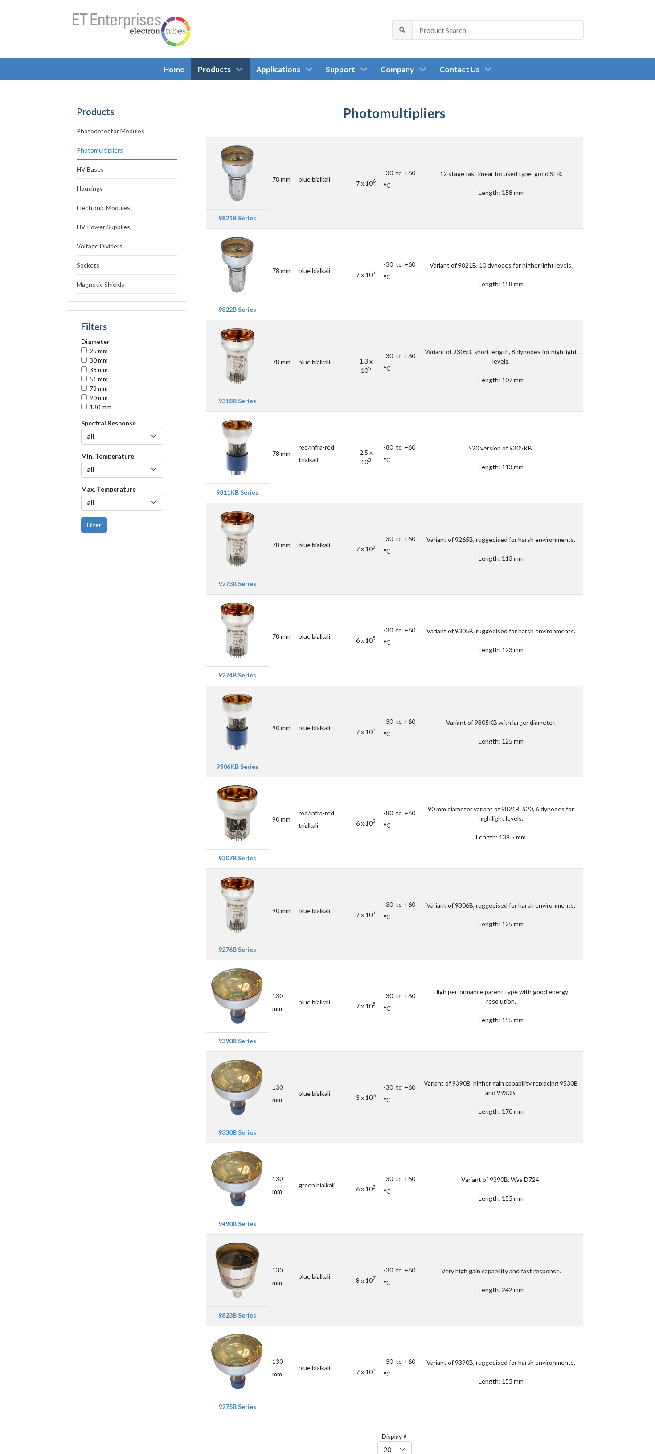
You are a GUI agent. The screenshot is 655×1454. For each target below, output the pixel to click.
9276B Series (237, 949)
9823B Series (237, 1315)
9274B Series (237, 675)
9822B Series (237, 309)
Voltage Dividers (100, 246)
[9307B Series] (237, 812)
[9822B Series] (237, 264)
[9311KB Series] (237, 446)
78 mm (99, 388)
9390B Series (237, 1041)
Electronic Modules (103, 207)
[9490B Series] (237, 1178)
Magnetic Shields (100, 284)
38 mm (99, 369)
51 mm (99, 379)
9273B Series (237, 583)
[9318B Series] (237, 355)
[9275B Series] (237, 1361)
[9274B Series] (237, 629)
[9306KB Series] (237, 721)
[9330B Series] (237, 1086)
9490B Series (237, 1223)
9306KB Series (237, 766)
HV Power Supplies (103, 227)
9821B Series (237, 218)
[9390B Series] (237, 995)
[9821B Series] (237, 172)
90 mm (99, 397)
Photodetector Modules (110, 131)
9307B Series (237, 858)
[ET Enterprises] (130, 29)
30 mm (99, 360)
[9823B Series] (237, 1269)
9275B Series (237, 1406)
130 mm (100, 407)
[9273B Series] (237, 538)
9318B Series (237, 401)
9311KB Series (237, 492)
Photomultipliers (100, 150)
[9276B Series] (237, 904)
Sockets (88, 265)
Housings (90, 188)
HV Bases (90, 169)
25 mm (99, 351)
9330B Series (237, 1132)
